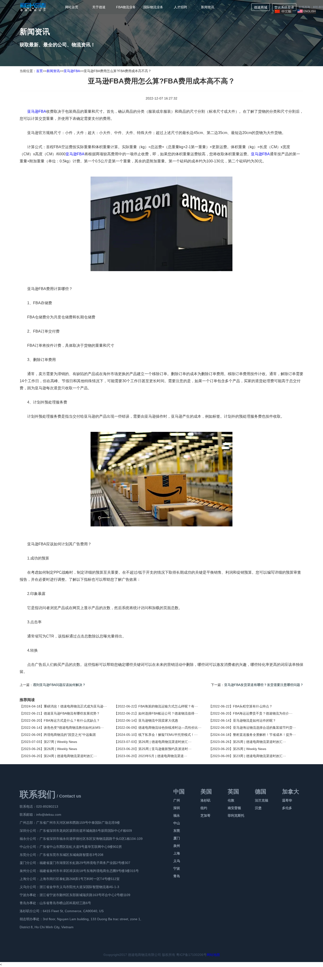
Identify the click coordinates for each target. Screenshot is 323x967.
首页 (39, 71)
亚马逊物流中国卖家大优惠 (158, 720)
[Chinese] (283, 13)
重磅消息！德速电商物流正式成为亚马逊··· (75, 706)
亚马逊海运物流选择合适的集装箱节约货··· (264, 727)
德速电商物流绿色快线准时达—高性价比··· (169, 727)
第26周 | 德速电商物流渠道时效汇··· (165, 742)
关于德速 (98, 7)
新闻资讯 (207, 7)
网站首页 (71, 7)
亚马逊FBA (72, 71)
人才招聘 (180, 7)
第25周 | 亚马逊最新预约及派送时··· (165, 749)
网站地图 (213, 955)
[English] (306, 13)
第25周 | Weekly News (249, 749)
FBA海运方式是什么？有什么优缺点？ (72, 720)
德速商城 (260, 7)
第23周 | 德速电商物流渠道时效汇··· (259, 756)
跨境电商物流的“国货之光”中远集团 (70, 735)
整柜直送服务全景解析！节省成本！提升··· (264, 735)
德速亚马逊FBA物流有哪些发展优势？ (72, 713)
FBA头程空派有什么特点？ (252, 706)
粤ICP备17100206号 (191, 955)
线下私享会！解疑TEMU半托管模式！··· (168, 735)
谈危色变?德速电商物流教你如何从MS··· (74, 727)
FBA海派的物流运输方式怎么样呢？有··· (168, 706)
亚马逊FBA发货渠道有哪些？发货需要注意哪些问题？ (263, 685)
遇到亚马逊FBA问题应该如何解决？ (59, 685)
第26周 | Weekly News (60, 749)
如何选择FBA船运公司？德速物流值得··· (168, 713)
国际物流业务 (153, 7)
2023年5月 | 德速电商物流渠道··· (162, 756)
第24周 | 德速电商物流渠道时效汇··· (70, 756)
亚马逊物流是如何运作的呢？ (254, 720)
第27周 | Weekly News (60, 742)
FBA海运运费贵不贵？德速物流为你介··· (262, 713)
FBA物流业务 (126, 7)
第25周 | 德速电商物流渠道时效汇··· (259, 742)
